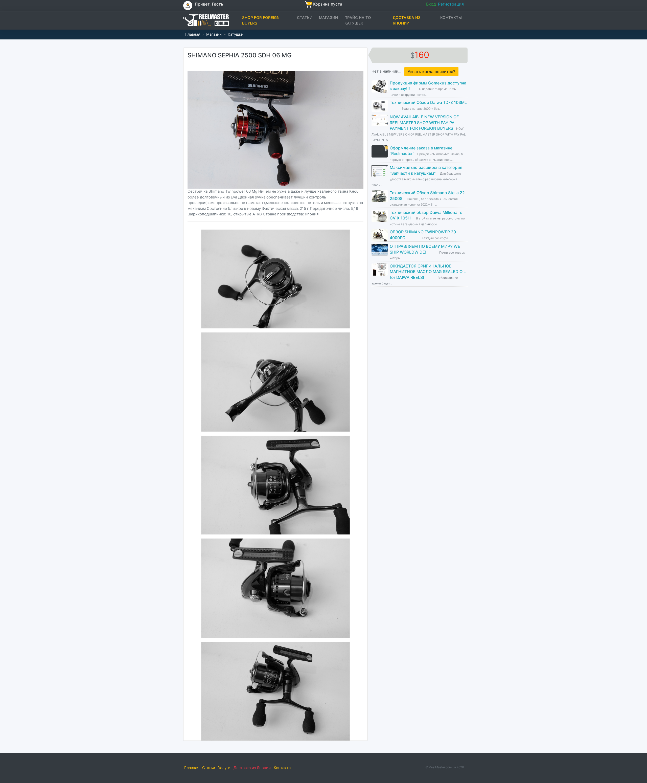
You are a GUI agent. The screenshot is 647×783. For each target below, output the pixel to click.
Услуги (224, 767)
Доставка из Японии (407, 20)
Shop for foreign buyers (261, 20)
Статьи (304, 17)
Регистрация (451, 4)
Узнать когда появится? (431, 71)
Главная (192, 34)
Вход (431, 4)
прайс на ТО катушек (357, 20)
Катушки (235, 34)
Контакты (451, 17)
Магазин (328, 17)
